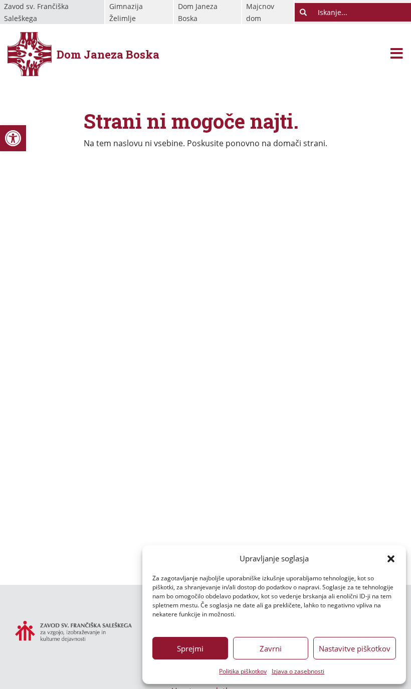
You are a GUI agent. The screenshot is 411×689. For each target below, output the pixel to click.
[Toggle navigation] (396, 54)
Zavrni (271, 648)
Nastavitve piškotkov (354, 648)
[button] (391, 558)
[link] (13, 138)
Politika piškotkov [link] (243, 671)
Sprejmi (190, 648)
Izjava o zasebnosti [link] (298, 671)
